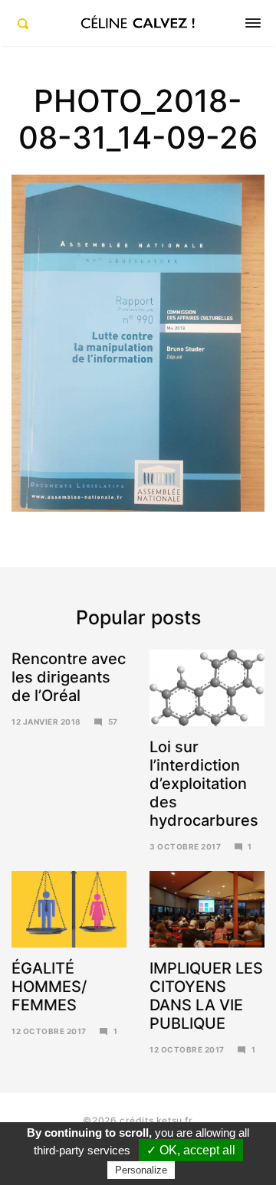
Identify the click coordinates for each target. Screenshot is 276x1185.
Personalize (141, 1170)
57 (113, 721)
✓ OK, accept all (190, 1150)
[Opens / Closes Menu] (253, 23)
